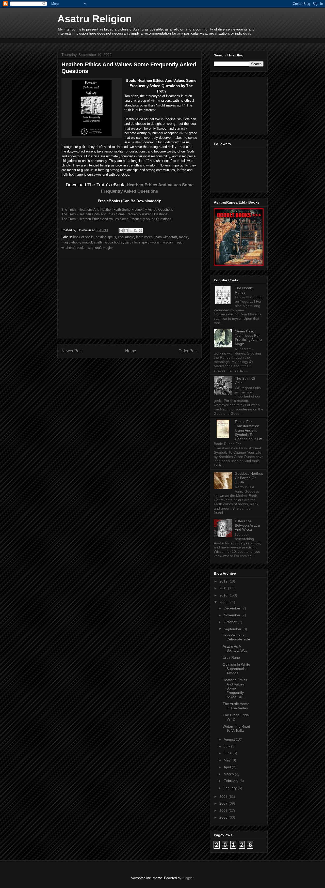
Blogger (187, 878)
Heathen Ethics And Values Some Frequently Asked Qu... (235, 688)
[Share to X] (130, 230)
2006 (224, 810)
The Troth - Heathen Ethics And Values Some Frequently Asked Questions (116, 219)
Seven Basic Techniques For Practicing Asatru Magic (248, 337)
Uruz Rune (231, 657)
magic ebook (70, 242)
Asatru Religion (94, 18)
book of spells (83, 237)
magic (183, 237)
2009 (224, 602)
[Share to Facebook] (135, 230)
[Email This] (121, 230)
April (228, 767)
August (230, 739)
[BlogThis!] (125, 230)
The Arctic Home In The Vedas (236, 706)
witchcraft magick (100, 248)
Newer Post (72, 351)
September (233, 629)
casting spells (106, 237)
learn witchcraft (166, 237)
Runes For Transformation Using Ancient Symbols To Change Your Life (249, 430)
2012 (224, 581)
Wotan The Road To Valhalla (236, 728)
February (231, 781)
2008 (224, 796)
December (232, 608)
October (231, 622)
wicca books (114, 242)
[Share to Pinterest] (140, 230)
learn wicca (144, 237)
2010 (224, 595)
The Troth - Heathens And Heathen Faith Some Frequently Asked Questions (117, 209)
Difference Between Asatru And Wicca (247, 525)
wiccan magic (172, 242)
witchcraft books (73, 248)
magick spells (92, 242)
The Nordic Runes (244, 290)
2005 (224, 817)
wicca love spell (136, 242)
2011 (223, 588)
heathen (136, 142)
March (229, 774)
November (232, 615)
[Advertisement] (149, 40)
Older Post (188, 351)
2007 (224, 803)
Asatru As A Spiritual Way (235, 648)
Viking (155, 100)
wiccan (155, 242)
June (228, 753)
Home (130, 351)
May (228, 760)
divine (183, 133)
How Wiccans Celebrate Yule (236, 637)
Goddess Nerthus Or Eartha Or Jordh (249, 477)
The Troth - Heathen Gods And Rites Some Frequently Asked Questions (114, 214)
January (231, 788)
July (227, 746)
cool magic (126, 237)
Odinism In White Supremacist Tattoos (236, 668)
